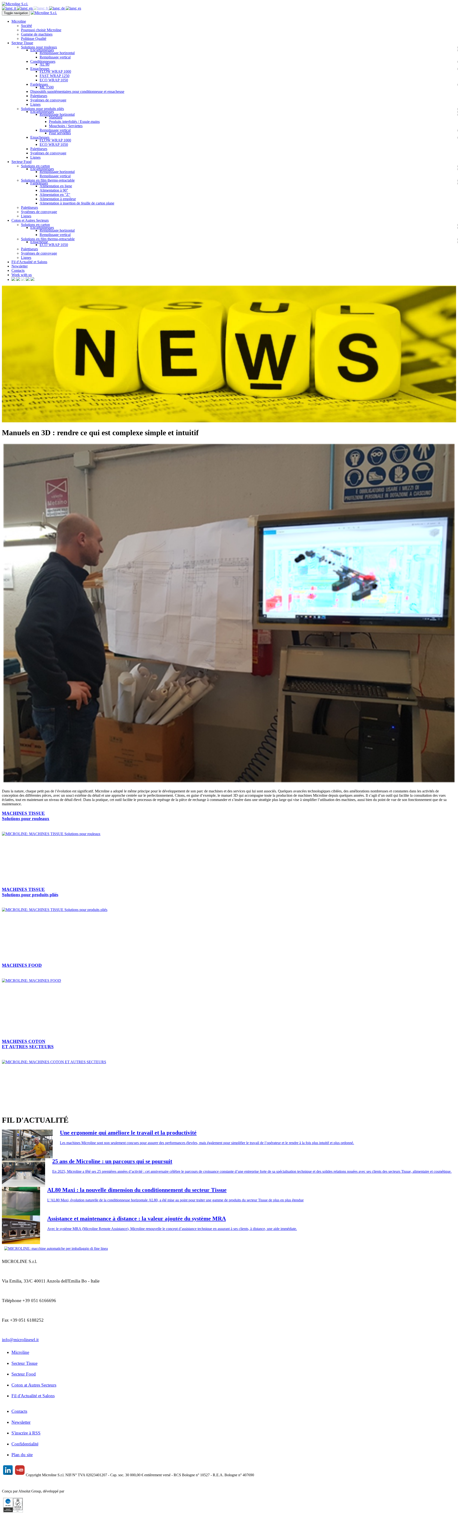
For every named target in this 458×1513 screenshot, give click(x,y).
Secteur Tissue (24, 1363)
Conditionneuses (42, 61)
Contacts (18, 270)
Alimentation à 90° (54, 190)
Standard (55, 117)
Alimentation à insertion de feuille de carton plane (77, 203)
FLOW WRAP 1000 (55, 71)
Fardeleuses (39, 84)
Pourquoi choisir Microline (41, 30)
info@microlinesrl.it (20, 1339)
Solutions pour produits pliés (42, 109)
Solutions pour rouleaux (39, 47)
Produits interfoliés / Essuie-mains (74, 122)
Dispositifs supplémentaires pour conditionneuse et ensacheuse (77, 91)
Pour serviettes (60, 133)
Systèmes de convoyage (48, 100)
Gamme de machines (36, 34)
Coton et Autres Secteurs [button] (30, 220)
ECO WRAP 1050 (54, 80)
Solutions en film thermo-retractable (48, 180)
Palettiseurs (38, 96)
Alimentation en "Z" (55, 195)
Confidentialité (24, 1443)
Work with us (21, 275)
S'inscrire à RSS (26, 1432)
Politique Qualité (33, 39)
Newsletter (19, 266)
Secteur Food (23, 1374)
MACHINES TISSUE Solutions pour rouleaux (25, 816)
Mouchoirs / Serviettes (66, 126)
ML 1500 (47, 87)
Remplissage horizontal (57, 53)
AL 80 (44, 64)
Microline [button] (18, 21)
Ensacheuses (39, 69)
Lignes (35, 104)
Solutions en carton (35, 166)
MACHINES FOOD (22, 965)
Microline (20, 1352)
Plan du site (22, 1454)
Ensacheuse (39, 242)
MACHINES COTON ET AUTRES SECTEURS (28, 1044)
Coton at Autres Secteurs (33, 1384)
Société (26, 26)
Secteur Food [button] (21, 162)
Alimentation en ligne (56, 186)
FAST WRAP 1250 (54, 76)
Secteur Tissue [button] (22, 43)
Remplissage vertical (55, 57)
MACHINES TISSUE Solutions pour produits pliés (30, 892)
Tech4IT (71, 1491)
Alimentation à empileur (58, 199)
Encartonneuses (42, 50)
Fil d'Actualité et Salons (29, 262)
